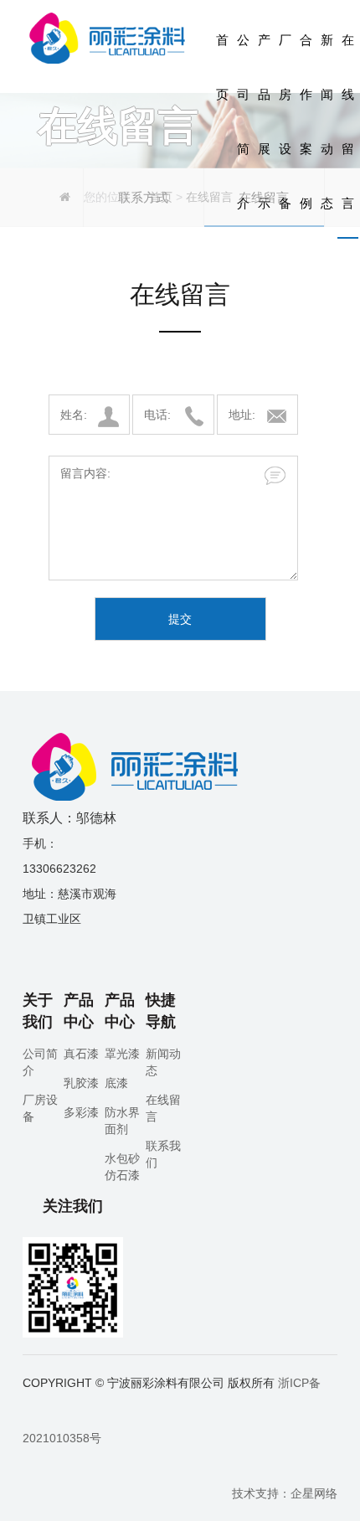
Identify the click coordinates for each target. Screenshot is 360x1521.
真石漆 (81, 1053)
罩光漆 (122, 1053)
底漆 (116, 1083)
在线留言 (348, 121)
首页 (222, 67)
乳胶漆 (81, 1083)
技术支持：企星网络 (284, 1493)
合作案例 (306, 121)
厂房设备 (285, 121)
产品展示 (264, 121)
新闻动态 (327, 121)
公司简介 (243, 121)
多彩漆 (81, 1112)
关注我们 (73, 1206)
